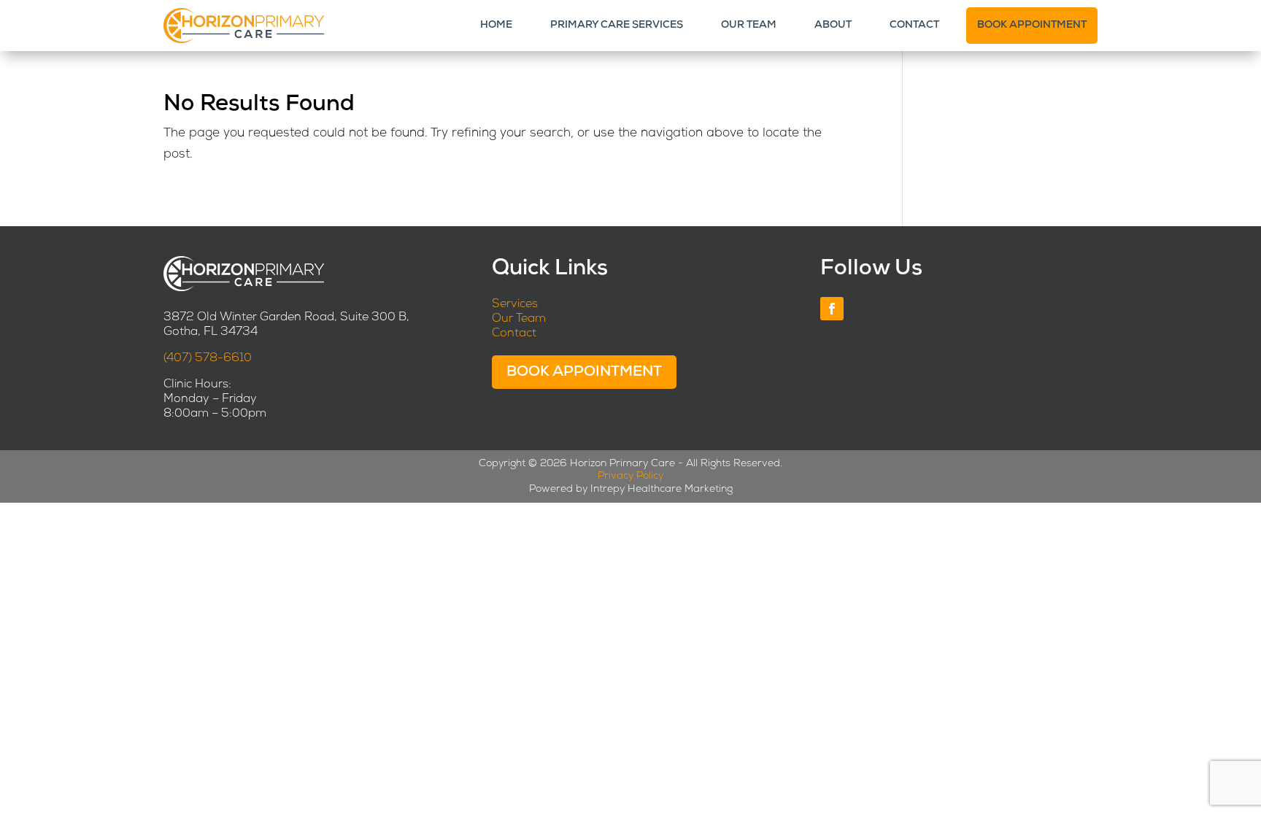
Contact (914, 25)
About (833, 25)
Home (496, 25)
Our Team (748, 25)
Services (515, 304)
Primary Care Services (616, 25)
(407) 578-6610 (207, 358)
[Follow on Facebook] (832, 308)
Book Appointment (1032, 25)
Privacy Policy (630, 476)
